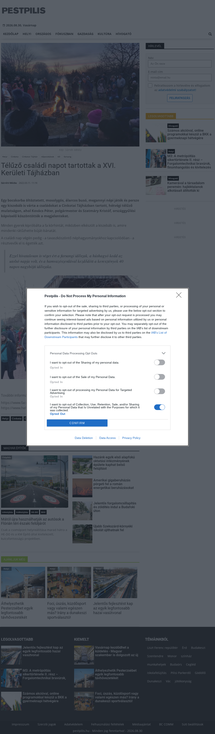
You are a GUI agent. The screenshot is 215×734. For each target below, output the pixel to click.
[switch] (159, 362)
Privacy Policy (131, 438)
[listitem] (107, 353)
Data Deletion (84, 438)
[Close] (180, 296)
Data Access (107, 438)
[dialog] (107, 367)
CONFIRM (77, 423)
